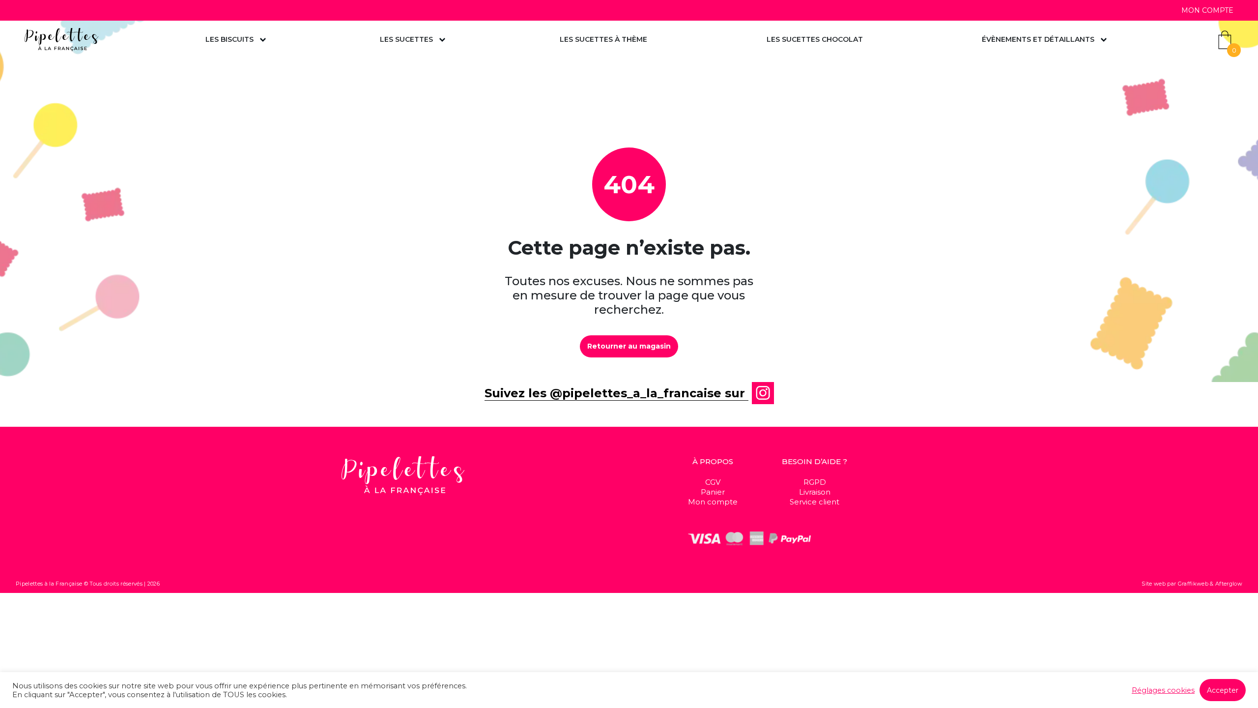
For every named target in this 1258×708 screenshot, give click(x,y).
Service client (814, 501)
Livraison (814, 492)
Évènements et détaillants (1038, 39)
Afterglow (1228, 583)
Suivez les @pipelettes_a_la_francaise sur (616, 393)
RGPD (814, 482)
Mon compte (1207, 10)
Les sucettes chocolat (815, 39)
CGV (712, 482)
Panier (713, 492)
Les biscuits (229, 39)
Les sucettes (406, 39)
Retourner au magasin (629, 346)
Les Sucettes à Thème (603, 39)
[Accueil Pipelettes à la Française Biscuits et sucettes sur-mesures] (61, 39)
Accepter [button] (1222, 690)
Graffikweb (1193, 583)
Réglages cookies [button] (1163, 690)
